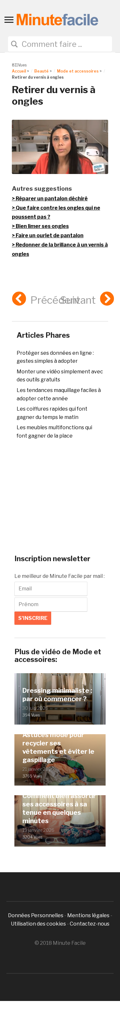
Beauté (41, 71)
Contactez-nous (89, 924)
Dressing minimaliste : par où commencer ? (57, 695)
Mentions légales (88, 915)
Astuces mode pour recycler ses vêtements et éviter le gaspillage (58, 747)
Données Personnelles (36, 915)
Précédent (55, 300)
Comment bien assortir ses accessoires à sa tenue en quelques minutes (59, 808)
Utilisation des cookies (38, 924)
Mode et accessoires (78, 71)
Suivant (78, 300)
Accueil (19, 71)
